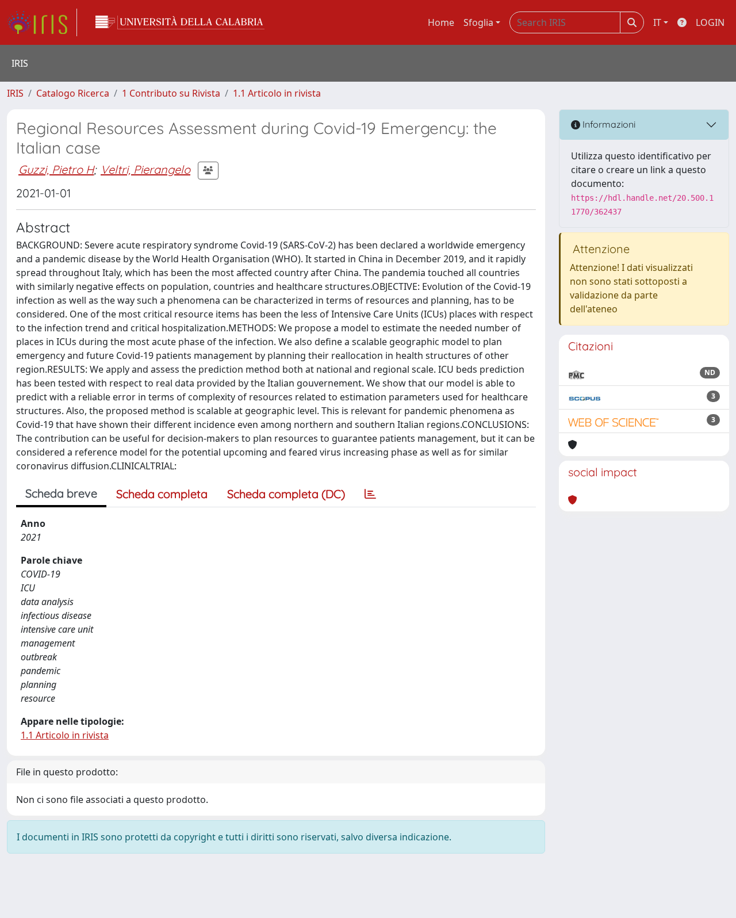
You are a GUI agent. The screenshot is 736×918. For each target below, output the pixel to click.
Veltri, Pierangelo (145, 169)
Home (441, 22)
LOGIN (710, 22)
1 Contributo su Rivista (171, 93)
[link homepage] (42, 22)
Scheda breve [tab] (61, 493)
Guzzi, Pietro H (56, 169)
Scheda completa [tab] (162, 494)
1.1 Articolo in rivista (277, 93)
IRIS (15, 93)
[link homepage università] (180, 22)
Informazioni (607, 124)
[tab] (370, 494)
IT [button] (657, 22)
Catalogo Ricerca (72, 93)
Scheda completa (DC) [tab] (286, 494)
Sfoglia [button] (478, 22)
